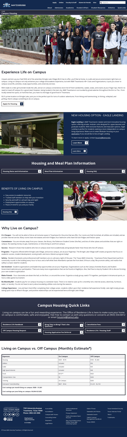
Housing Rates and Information (15, 171)
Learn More (77, 143)
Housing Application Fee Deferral (58, 332)
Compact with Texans (51, 414)
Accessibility (48, 408)
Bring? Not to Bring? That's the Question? (57, 325)
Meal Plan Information (54, 171)
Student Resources (98, 8)
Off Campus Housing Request (14, 330)
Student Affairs (82, 8)
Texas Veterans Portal (114, 411)
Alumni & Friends (85, 2)
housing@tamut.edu (102, 138)
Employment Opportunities (29, 419)
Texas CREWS (91, 422)
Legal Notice (48, 423)
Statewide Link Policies (93, 411)
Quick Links (122, 8)
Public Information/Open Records (73, 417)
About (49, 8)
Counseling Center (50, 417)
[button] (79, 151)
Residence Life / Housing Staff (99, 330)
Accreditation (49, 411)
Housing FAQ (92, 171)
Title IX (109, 414)
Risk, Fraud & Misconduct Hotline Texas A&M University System (73, 422)
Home (3, 11)
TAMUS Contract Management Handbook (94, 418)
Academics (70, 8)
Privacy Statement (71, 413)
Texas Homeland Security (115, 408)
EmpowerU (48, 420)
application (75, 134)
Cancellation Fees (94, 324)
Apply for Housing (10, 104)
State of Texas (91, 408)
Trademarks (111, 417)
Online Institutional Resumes (71, 409)
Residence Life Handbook (13, 324)
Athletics (111, 8)
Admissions (59, 8)
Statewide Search (92, 414)
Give (94, 2)
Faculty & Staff (71, 2)
